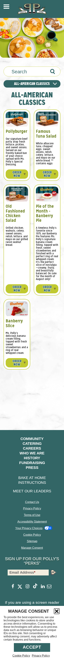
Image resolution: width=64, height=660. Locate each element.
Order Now (17, 174)
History (32, 458)
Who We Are (32, 453)
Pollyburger (16, 131)
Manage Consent (32, 547)
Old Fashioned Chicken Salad (15, 213)
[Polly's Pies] (32, 9)
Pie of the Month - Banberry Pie (45, 213)
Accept (32, 647)
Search (19, 71)
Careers (32, 448)
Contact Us (32, 502)
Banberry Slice (14, 323)
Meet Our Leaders (32, 491)
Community (32, 439)
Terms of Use (32, 515)
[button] (56, 611)
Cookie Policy (21, 655)
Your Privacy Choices (28, 528)
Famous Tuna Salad (46, 134)
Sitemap (32, 541)
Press (32, 467)
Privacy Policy (41, 655)
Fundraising (32, 463)
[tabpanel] (32, 230)
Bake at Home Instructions (32, 480)
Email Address (22, 572)
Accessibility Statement (32, 521)
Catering (32, 443)
